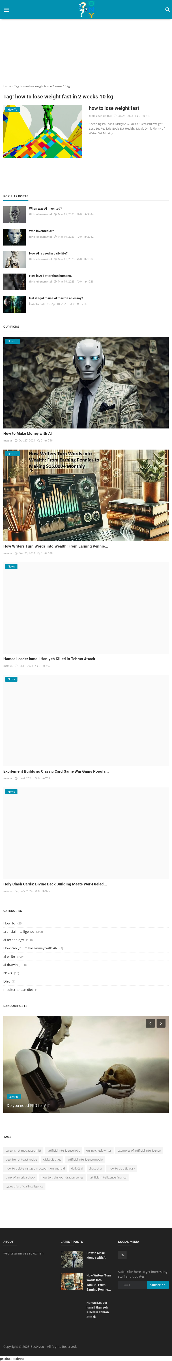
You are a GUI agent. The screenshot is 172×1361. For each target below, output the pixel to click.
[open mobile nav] (6, 9)
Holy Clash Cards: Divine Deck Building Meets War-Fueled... (55, 884)
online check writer (98, 1150)
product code (10, 1359)
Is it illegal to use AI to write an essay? (56, 298)
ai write (9, 956)
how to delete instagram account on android (35, 1168)
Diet (6, 981)
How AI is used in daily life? (48, 253)
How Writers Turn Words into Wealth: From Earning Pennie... (55, 546)
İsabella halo (37, 304)
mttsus (8, 440)
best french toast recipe (21, 1159)
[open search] (167, 9)
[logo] (86, 9)
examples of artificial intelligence (139, 1150)
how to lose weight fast (114, 108)
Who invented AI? (41, 231)
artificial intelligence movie (85, 1159)
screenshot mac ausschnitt (23, 1150)
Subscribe (157, 1285)
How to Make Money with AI (27, 433)
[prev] (149, 1023)
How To (9, 923)
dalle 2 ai (77, 1168)
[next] (161, 1023)
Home (7, 86)
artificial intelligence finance (108, 1177)
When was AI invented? (45, 208)
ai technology (13, 939)
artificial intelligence (18, 931)
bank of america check (20, 1177)
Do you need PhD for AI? (28, 1105)
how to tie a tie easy (122, 1168)
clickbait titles (52, 1159)
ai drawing (11, 964)
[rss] (122, 1255)
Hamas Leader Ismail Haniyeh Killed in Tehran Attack (49, 659)
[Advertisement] (86, 44)
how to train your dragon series (62, 1177)
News (7, 973)
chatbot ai (95, 1168)
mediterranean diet (18, 989)
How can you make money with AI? (30, 948)
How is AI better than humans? (50, 276)
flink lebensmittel (100, 116)
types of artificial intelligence (24, 1186)
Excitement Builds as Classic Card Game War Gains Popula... (56, 771)
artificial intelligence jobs (63, 1150)
